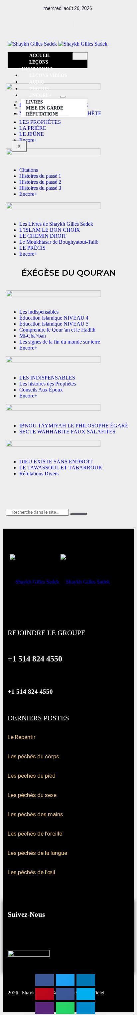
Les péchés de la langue (37, 853)
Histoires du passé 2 (40, 182)
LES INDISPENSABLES (47, 378)
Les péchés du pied (32, 775)
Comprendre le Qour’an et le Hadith (57, 330)
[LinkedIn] (84, 23)
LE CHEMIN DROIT (43, 236)
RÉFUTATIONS (42, 114)
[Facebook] (66, 23)
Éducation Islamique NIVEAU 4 (53, 318)
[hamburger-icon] (79, 56)
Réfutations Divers (39, 473)
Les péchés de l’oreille (35, 833)
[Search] (78, 514)
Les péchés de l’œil (31, 872)
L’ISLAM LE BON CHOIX (49, 230)
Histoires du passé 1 (40, 176)
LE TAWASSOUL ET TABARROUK (60, 467)
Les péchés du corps (33, 756)
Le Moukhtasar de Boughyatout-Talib (58, 242)
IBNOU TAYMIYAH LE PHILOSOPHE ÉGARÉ (73, 425)
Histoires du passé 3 (40, 188)
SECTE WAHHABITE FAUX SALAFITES (67, 431)
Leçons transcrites (37, 65)
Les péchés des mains (35, 814)
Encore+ (28, 194)
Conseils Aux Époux (41, 389)
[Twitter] (71, 23)
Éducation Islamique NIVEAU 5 (53, 324)
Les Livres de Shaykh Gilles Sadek (56, 224)
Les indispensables (39, 312)
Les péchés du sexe (32, 795)
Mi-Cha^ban (32, 336)
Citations (28, 170)
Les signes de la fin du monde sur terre (59, 342)
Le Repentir (22, 737)
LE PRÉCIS (32, 248)
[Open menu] (63, 97)
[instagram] (78, 23)
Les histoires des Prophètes (47, 383)
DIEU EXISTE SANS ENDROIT (56, 461)
